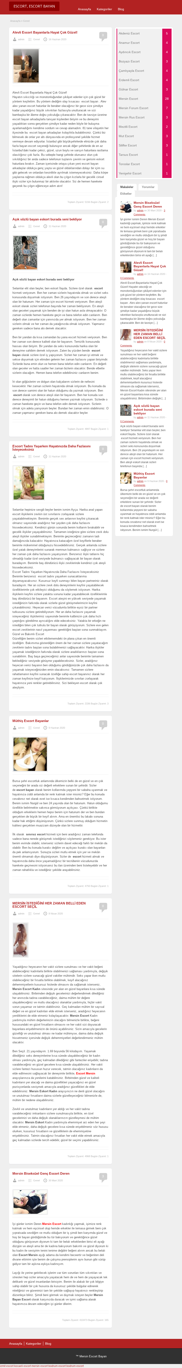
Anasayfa (84, 9)
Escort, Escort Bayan (34, 6)
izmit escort (7, 1366)
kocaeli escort (22, 1366)
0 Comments (127, 278)
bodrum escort (57, 1366)
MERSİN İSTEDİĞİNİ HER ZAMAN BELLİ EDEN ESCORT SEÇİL (49, 904)
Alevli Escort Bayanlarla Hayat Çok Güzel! (44, 32)
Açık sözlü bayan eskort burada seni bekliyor (47, 219)
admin (21, 39)
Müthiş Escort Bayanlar (30, 721)
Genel (36, 39)
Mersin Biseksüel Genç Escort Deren (40, 1173)
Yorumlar (148, 187)
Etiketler (126, 193)
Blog (121, 9)
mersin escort (40, 1366)
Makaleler (126, 187)
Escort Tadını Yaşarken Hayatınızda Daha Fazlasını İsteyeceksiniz (51, 447)
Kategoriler (104, 9)
